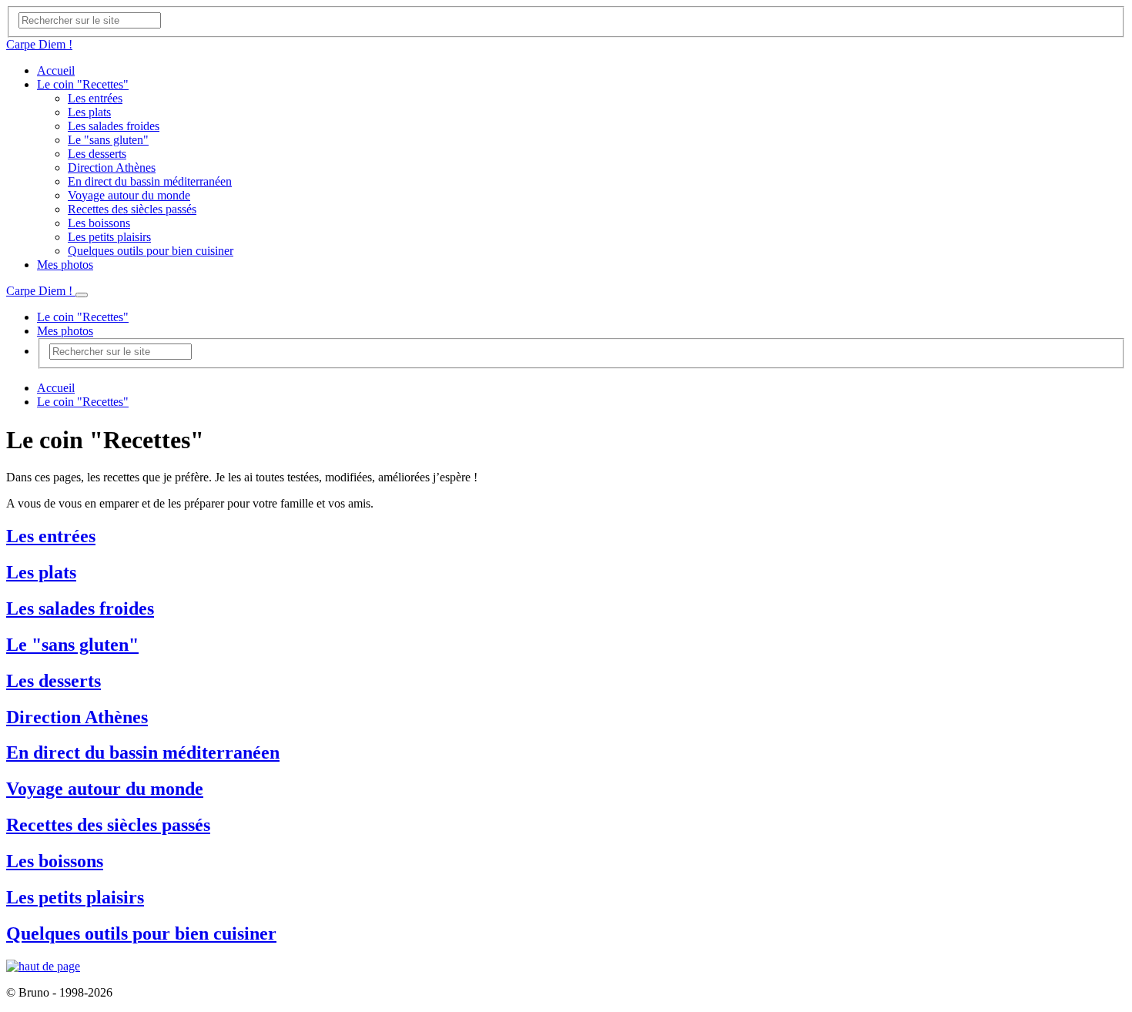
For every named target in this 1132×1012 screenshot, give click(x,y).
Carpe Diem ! (39, 44)
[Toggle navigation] (81, 295)
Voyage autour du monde (129, 195)
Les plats (89, 112)
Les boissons (99, 223)
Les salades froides (113, 125)
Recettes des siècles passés (132, 209)
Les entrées (95, 98)
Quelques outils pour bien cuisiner (150, 250)
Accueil (56, 70)
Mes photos (65, 264)
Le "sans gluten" (108, 139)
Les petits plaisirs (109, 236)
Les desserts (97, 153)
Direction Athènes (112, 167)
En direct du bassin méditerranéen (150, 181)
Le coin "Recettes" (83, 84)
